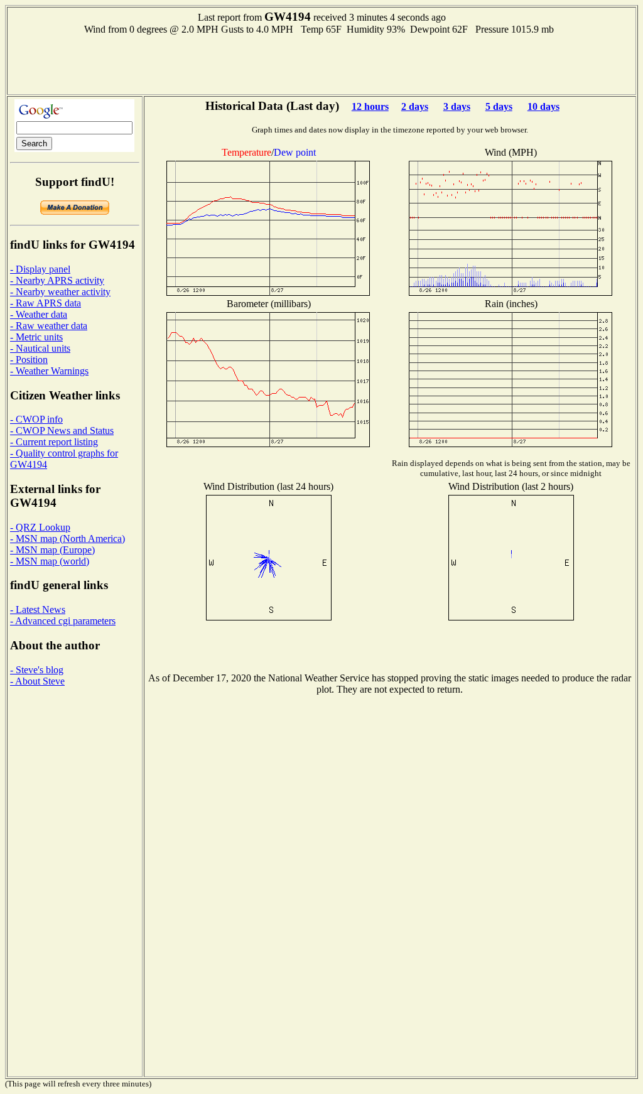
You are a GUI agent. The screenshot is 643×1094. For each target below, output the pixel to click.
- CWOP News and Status (62, 430)
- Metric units (36, 337)
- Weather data (38, 314)
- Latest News (37, 609)
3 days (456, 106)
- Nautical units (40, 348)
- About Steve (37, 681)
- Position (29, 359)
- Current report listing (54, 441)
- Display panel (40, 269)
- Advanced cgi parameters (63, 620)
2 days (414, 106)
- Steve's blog (36, 669)
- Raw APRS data (45, 303)
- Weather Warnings (49, 371)
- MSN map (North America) (67, 538)
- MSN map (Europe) (52, 549)
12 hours (370, 106)
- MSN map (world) (49, 561)
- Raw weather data (48, 325)
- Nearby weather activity (60, 291)
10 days (543, 106)
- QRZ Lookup (40, 527)
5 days (498, 106)
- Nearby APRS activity (57, 280)
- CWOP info (36, 419)
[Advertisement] (321, 63)
